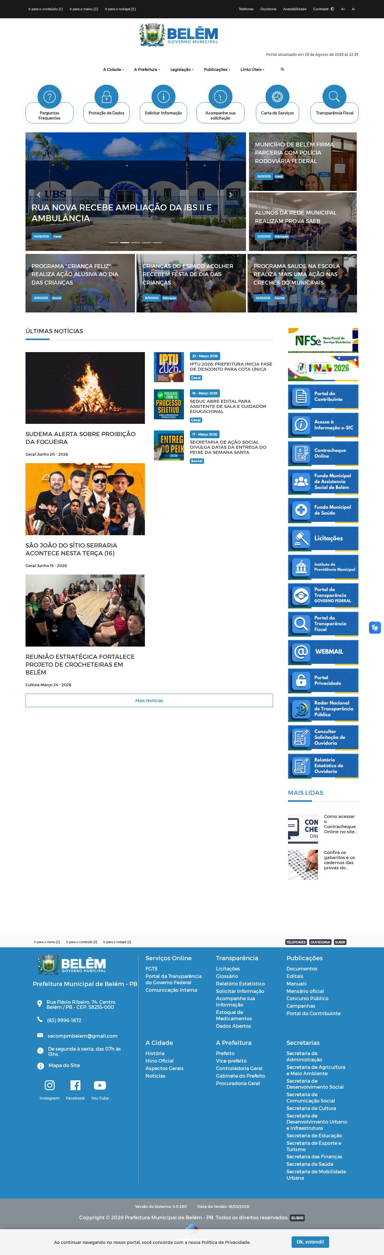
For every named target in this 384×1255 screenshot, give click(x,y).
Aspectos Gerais (165, 1068)
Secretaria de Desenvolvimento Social (315, 1084)
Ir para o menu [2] (84, 9)
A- (354, 9)
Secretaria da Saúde (309, 1164)
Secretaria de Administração (304, 1056)
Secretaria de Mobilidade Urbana (316, 1175)
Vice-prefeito (231, 1060)
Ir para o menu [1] (47, 942)
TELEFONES (296, 942)
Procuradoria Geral (238, 1083)
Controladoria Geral (239, 1068)
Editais (294, 976)
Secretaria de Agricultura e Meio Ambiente (315, 1070)
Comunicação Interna (171, 990)
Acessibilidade (294, 9)
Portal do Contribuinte (313, 1013)
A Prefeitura (145, 69)
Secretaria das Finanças (314, 1156)
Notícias (155, 1076)
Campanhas (300, 1006)
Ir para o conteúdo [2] (81, 942)
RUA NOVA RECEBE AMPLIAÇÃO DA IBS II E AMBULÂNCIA (122, 212)
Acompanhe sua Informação (235, 1001)
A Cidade (112, 69)
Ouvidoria (268, 9)
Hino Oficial (160, 1060)
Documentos (301, 968)
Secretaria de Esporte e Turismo (313, 1146)
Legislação (180, 69)
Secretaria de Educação (314, 1135)
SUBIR (340, 942)
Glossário (227, 976)
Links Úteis (251, 69)
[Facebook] (75, 1086)
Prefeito (225, 1053)
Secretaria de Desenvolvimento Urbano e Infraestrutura (316, 1122)
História (155, 1053)
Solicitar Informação (240, 991)
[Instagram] (49, 1086)
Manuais (296, 983)
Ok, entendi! (310, 1241)
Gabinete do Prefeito (240, 1076)
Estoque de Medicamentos (234, 1015)
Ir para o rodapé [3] (120, 9)
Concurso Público (307, 998)
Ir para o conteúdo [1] (45, 9)
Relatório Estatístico (240, 983)
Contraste (321, 9)
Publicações (215, 69)
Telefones (246, 9)
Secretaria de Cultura (311, 1108)
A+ (343, 9)
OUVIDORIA (320, 942)
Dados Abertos (233, 1026)
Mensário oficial (305, 991)
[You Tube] (100, 1086)
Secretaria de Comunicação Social (310, 1097)
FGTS (152, 968)
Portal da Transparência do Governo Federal (174, 979)
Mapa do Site (64, 1065)
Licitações (228, 968)
